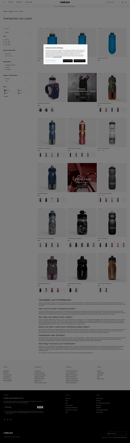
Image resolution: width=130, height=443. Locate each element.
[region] (65, 54)
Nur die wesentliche (68, 60)
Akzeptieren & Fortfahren (79, 60)
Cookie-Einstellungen (50, 60)
